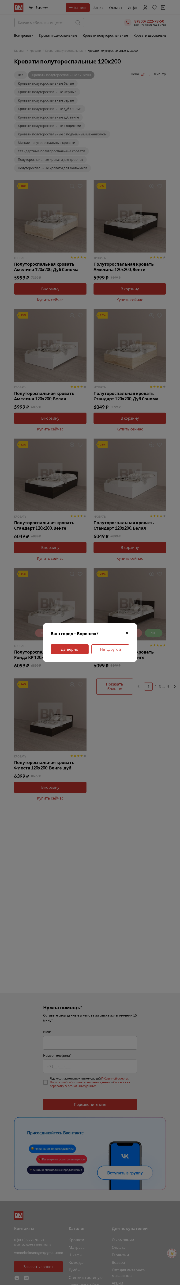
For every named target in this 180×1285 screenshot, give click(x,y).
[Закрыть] (127, 634)
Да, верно (69, 649)
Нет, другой (110, 649)
